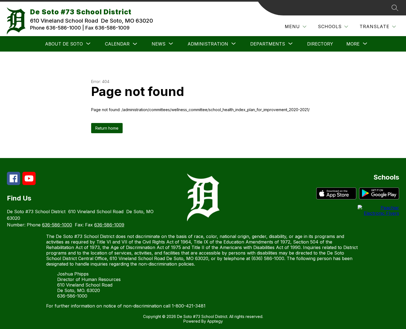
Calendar (117, 44)
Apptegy (215, 321)
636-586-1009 (109, 225)
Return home (106, 128)
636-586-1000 (57, 225)
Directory (320, 44)
